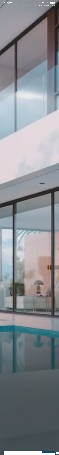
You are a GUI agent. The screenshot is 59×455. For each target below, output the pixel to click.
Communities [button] (46, 5)
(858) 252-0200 (46, 2)
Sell (27, 5)
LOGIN (53, 2)
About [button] (35, 5)
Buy (30, 5)
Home (24, 5)
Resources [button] (53, 5)
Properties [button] (40, 5)
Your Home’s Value (48, 452)
